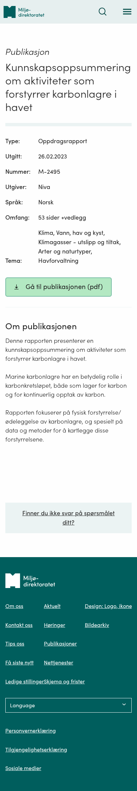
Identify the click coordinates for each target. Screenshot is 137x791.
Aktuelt (52, 606)
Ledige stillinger (24, 681)
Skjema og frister (64, 681)
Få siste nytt (19, 662)
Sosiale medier (23, 768)
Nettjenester (58, 662)
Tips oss (14, 643)
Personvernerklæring (30, 730)
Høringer (54, 625)
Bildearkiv (97, 625)
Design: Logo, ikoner (109, 606)
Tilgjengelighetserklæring (36, 749)
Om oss (14, 606)
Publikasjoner (60, 643)
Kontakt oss (19, 625)
